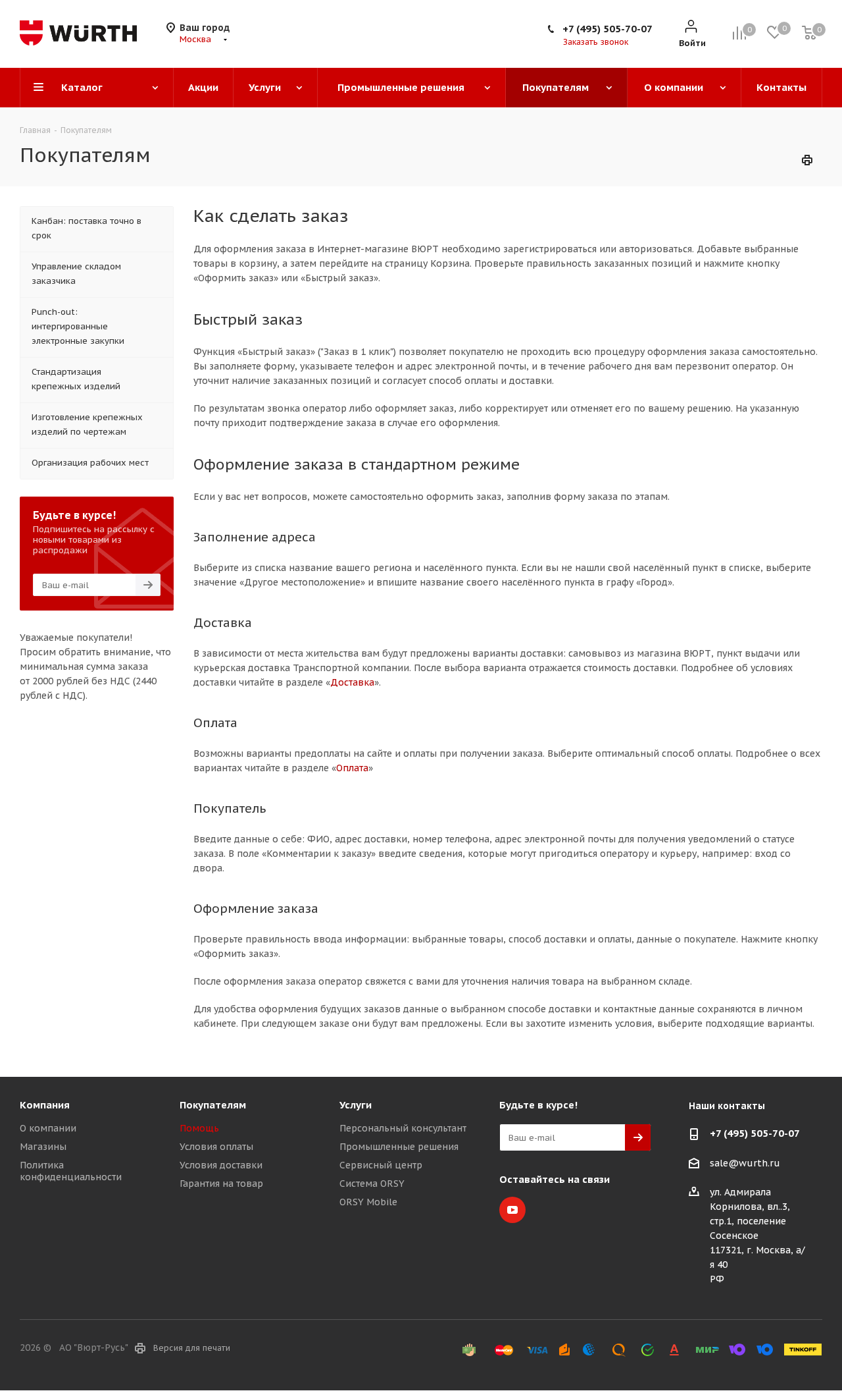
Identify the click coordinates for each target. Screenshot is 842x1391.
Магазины (43, 1147)
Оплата (352, 768)
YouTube (512, 1210)
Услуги (355, 1105)
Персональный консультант (402, 1128)
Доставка (352, 682)
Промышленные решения (398, 1147)
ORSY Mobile (368, 1202)
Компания (45, 1105)
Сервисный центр (380, 1165)
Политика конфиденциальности (71, 1171)
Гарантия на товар (221, 1183)
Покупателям (213, 1105)
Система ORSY (372, 1183)
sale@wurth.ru (745, 1163)
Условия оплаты (216, 1147)
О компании (48, 1128)
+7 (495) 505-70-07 (607, 28)
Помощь (199, 1128)
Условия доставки (221, 1165)
